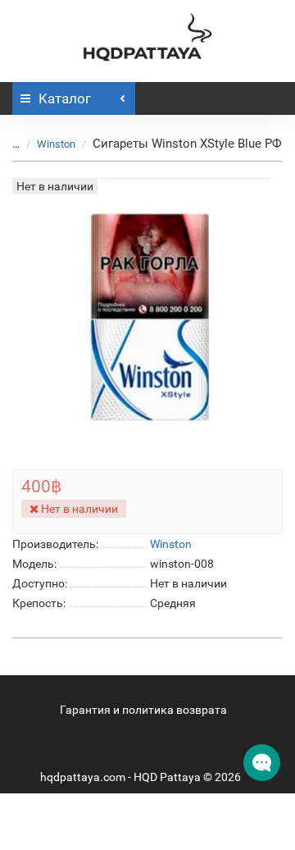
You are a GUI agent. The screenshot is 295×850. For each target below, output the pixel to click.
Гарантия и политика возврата (143, 709)
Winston (56, 144)
